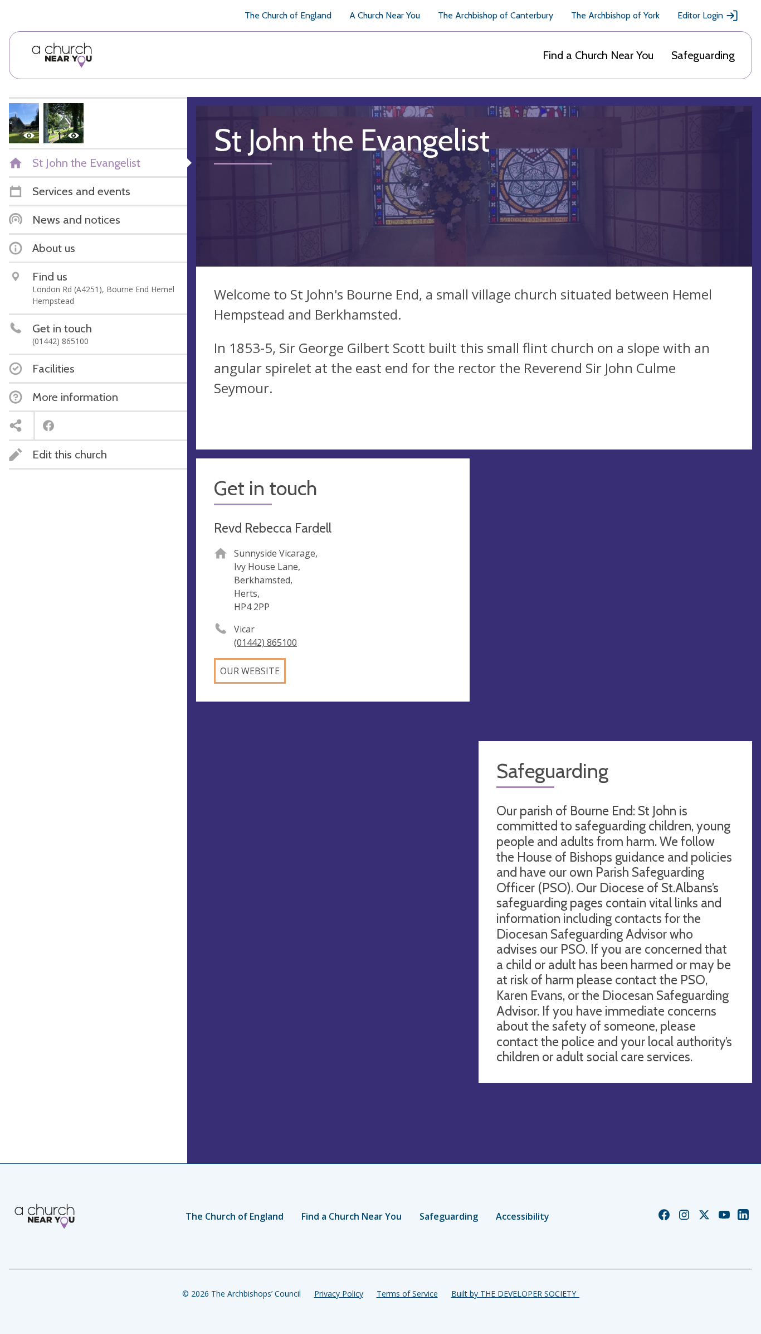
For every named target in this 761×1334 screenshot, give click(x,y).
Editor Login (700, 15)
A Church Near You (384, 15)
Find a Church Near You (598, 55)
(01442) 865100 (265, 642)
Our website (250, 671)
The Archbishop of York (615, 15)
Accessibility (522, 1216)
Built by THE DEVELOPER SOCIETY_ (515, 1293)
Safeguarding (703, 55)
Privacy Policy (338, 1293)
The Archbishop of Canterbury (495, 15)
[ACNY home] (61, 55)
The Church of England (288, 15)
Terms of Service (407, 1293)
